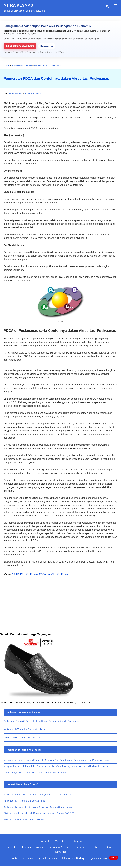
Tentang (95, 847)
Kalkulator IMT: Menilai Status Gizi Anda (24, 729)
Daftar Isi (60, 851)
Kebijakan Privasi (58, 847)
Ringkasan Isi (46, 46)
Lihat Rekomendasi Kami (20, 45)
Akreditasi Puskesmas (24, 574)
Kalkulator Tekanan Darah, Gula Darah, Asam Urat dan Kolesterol (38, 794)
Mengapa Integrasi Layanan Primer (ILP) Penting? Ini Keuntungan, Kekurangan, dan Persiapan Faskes (57, 760)
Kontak (110, 847)
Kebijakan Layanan (32, 847)
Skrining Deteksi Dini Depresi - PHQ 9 (24, 819)
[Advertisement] (60, 607)
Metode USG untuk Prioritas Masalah (23, 737)
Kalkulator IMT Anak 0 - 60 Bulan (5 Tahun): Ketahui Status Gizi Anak (40, 807)
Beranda (11, 847)
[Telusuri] (107, 6)
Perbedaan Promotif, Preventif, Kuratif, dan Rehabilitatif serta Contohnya (41, 721)
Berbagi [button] (113, 858)
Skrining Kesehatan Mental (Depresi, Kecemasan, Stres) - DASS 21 (39, 813)
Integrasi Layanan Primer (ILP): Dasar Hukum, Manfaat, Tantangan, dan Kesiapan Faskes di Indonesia (57, 766)
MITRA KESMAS (18, 5)
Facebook (44, 841)
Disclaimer (79, 847)
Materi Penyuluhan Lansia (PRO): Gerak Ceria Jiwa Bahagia (35, 772)
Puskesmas (62, 574)
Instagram (76, 841)
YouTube (60, 841)
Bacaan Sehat (47, 574)
